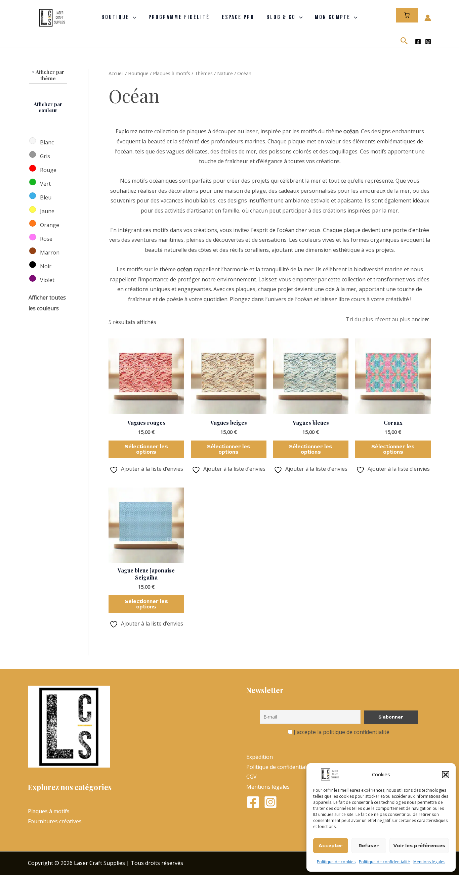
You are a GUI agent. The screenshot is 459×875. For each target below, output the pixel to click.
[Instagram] (428, 42)
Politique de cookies (336, 862)
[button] (445, 774)
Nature (225, 73)
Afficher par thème (50, 75)
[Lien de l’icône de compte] (427, 17)
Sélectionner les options (146, 449)
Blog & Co (281, 17)
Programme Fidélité (179, 17)
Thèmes (204, 73)
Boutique (115, 17)
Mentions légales (429, 862)
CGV (251, 776)
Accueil (116, 73)
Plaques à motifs (171, 73)
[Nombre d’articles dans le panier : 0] (407, 15)
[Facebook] (418, 42)
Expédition (259, 757)
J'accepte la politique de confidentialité (341, 732)
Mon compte (332, 17)
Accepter (330, 845)
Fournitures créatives (55, 821)
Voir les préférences (419, 845)
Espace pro (238, 17)
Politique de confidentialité (384, 862)
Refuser (369, 845)
